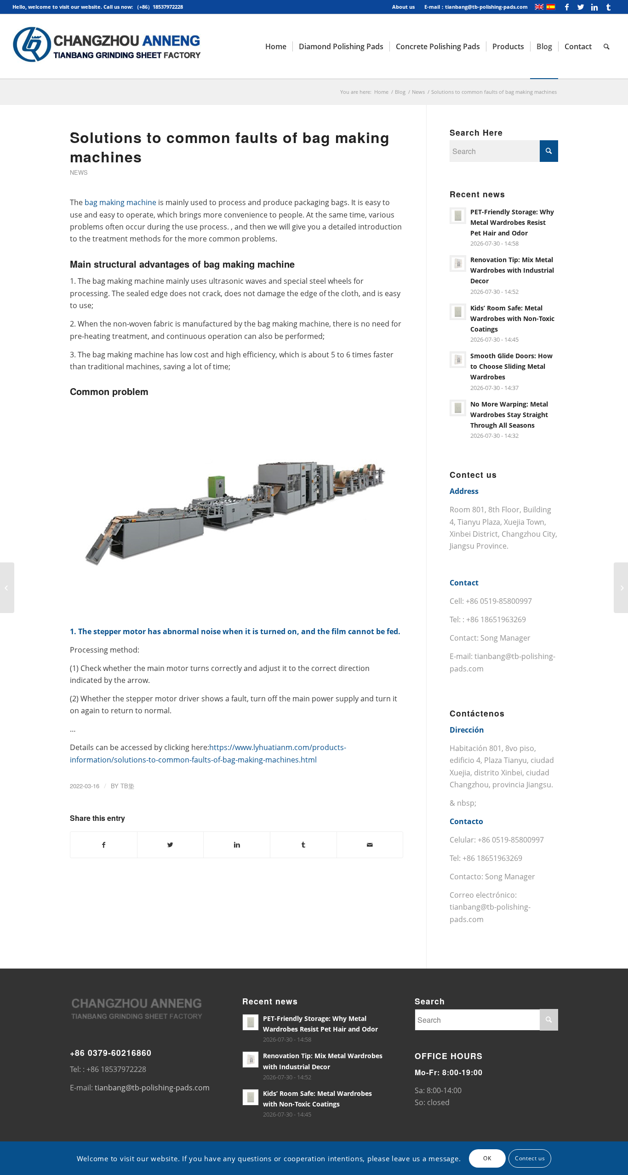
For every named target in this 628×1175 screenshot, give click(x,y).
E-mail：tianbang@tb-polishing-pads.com (476, 6)
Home (381, 91)
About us (403, 6)
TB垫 (127, 785)
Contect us (530, 1158)
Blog (400, 91)
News (418, 91)
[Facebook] (567, 7)
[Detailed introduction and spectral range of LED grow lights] (621, 587)
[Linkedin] (594, 7)
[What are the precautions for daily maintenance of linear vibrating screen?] (7, 587)
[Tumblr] (609, 7)
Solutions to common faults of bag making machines (230, 146)
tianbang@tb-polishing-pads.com (152, 1088)
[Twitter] (581, 7)
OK (487, 1158)
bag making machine (120, 202)
